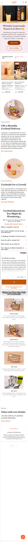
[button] (2, 2)
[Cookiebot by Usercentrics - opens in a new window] (20, 253)
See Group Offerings (7, 202)
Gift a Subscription (6, 151)
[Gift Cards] (14, 364)
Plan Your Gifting (14, 48)
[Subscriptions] (14, 337)
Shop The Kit (14, 43)
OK (14, 282)
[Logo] (14, 2)
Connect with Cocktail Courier (14, 224)
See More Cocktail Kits (19, 57)
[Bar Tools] (14, 388)
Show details (20, 277)
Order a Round (5, 421)
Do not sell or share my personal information (14, 287)
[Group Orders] (14, 311)
